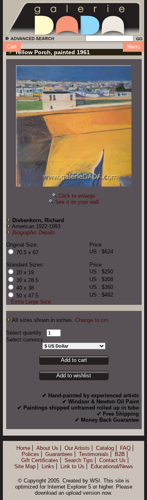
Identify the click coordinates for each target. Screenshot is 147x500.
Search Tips (79, 460)
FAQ (125, 448)
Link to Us (72, 466)
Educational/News (112, 466)
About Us (47, 448)
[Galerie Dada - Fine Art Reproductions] (73, 17)
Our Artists (77, 448)
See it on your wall (77, 202)
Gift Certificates (39, 460)
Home (23, 448)
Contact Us (112, 460)
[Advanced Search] (28, 39)
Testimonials (94, 454)
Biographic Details (33, 232)
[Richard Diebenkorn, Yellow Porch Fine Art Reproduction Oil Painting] (73, 126)
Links (48, 466)
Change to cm (91, 320)
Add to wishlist (73, 375)
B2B (120, 454)
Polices (30, 454)
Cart (12, 47)
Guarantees (59, 454)
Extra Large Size (31, 302)
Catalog (105, 448)
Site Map (25, 466)
